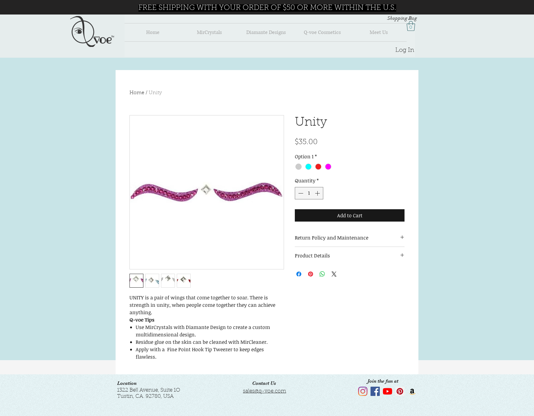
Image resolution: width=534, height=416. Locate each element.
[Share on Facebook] (299, 274)
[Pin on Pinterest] (310, 274)
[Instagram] (362, 391)
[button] (411, 26)
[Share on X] (334, 274)
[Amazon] (412, 391)
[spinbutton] (309, 193)
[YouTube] (387, 391)
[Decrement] (300, 193)
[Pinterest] (400, 391)
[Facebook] (375, 391)
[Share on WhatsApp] (322, 274)
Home (136, 92)
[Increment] (318, 193)
